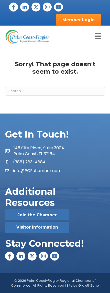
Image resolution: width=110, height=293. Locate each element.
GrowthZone (88, 285)
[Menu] (98, 36)
